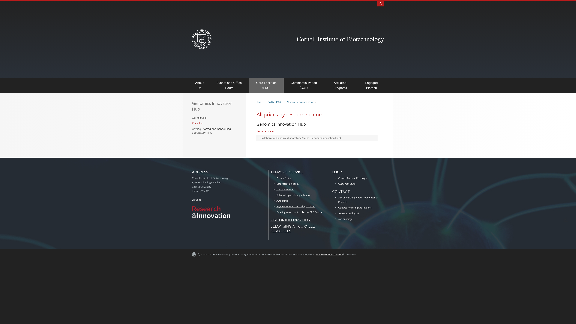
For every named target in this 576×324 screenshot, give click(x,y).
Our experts (199, 117)
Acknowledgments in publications (294, 195)
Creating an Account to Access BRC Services (300, 212)
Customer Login (347, 184)
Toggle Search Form (380, 3)
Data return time (285, 189)
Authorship (282, 200)
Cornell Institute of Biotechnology (340, 39)
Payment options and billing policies (295, 206)
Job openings (345, 219)
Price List (198, 123)
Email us (196, 199)
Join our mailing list (348, 213)
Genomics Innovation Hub (212, 106)
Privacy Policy (283, 178)
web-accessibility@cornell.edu (329, 254)
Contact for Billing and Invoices (355, 207)
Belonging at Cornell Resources (292, 228)
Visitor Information (290, 220)
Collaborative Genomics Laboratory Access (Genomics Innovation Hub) (301, 138)
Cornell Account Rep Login (352, 178)
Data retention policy (287, 184)
